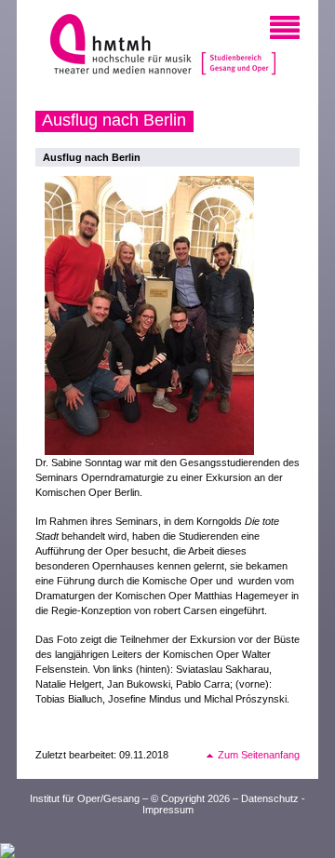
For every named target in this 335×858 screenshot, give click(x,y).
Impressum (168, 809)
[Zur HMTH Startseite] (115, 46)
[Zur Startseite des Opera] (238, 46)
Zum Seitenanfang (259, 754)
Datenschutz (270, 798)
